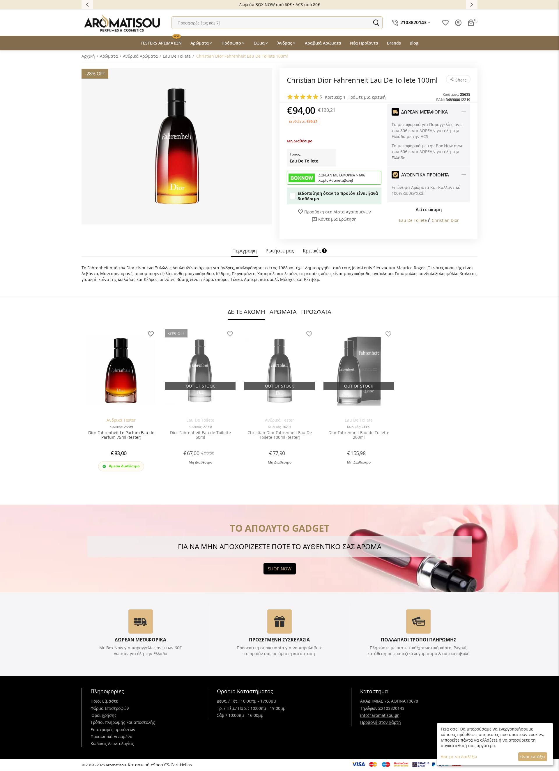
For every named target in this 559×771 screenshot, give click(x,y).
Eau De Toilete (304, 161)
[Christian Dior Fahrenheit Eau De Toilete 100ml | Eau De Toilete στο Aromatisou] (177, 146)
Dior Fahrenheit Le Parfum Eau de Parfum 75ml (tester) (121, 435)
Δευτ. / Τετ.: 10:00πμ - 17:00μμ (246, 701)
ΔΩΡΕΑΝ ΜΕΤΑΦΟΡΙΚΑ (140, 639)
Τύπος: (295, 154)
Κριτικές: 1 (335, 97)
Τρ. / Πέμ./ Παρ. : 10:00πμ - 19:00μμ (251, 708)
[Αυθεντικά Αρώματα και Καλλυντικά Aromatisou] (122, 22)
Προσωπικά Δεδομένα (111, 736)
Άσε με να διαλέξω (459, 756)
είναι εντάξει (532, 756)
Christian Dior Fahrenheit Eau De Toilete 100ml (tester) (279, 435)
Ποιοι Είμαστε (104, 701)
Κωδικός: (451, 94)
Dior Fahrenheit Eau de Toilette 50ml (200, 435)
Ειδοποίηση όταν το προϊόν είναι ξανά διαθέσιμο (338, 195)
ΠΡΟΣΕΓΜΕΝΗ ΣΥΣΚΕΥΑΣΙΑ (279, 639)
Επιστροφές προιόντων (113, 729)
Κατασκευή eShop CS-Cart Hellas (160, 765)
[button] (458, 79)
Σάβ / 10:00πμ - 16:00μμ (240, 715)
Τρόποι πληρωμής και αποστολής (123, 722)
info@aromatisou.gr (379, 715)
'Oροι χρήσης (103, 715)
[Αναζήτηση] (376, 22)
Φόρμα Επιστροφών (110, 708)
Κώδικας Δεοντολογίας (112, 743)
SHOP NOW (279, 569)
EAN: (440, 99)
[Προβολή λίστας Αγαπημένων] (445, 22)
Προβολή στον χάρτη (380, 722)
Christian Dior (445, 220)
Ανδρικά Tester (121, 420)
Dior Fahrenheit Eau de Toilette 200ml (358, 435)
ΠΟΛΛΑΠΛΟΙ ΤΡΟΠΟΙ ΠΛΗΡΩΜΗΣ (418, 639)
